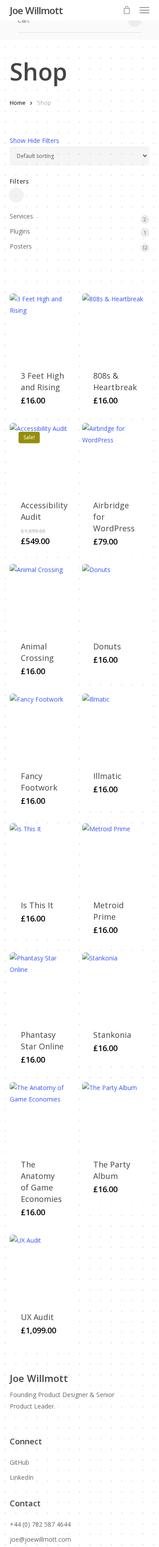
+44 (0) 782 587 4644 (40, 1524)
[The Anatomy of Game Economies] (43, 1115)
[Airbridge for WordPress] (115, 456)
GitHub (19, 1462)
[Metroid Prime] (115, 856)
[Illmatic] (115, 727)
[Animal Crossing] (43, 597)
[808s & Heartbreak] (115, 326)
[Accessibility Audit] (43, 456)
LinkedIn (22, 1477)
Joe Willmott (36, 10)
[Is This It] (43, 856)
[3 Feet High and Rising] (43, 326)
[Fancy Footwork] (43, 727)
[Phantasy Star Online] (43, 985)
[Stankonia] (115, 985)
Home (18, 103)
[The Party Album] (115, 1115)
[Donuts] (115, 597)
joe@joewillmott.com (40, 1539)
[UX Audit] (43, 1268)
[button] (144, 10)
